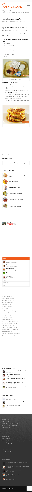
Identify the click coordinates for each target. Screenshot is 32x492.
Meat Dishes (5, 317)
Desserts (24, 21)
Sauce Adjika (9, 276)
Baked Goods (12, 21)
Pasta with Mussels (10, 264)
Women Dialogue (6, 451)
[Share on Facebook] (4, 163)
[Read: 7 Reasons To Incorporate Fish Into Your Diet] (3, 379)
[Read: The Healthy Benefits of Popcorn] (3, 375)
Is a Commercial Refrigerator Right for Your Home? (17, 462)
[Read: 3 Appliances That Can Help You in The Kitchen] (3, 402)
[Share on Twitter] (7, 163)
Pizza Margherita (10, 268)
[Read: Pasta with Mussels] (4, 265)
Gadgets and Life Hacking (9, 311)
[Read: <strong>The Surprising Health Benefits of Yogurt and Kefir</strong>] (3, 371)
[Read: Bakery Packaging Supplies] (3, 478)
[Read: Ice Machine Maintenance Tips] (3, 398)
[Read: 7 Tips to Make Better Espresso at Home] (3, 471)
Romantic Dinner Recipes (9, 321)
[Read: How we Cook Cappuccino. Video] (3, 406)
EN (13, 1)
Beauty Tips (5, 421)
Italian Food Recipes (7, 313)
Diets (3, 308)
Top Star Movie (6, 449)
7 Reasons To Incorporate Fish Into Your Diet (15, 378)
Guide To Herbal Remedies (9, 425)
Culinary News (6, 302)
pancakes (15, 154)
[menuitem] (13, 1)
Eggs (9, 154)
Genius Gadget (6, 447)
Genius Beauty (6, 438)
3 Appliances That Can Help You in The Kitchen (16, 401)
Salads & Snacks (6, 325)
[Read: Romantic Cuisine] (4, 261)
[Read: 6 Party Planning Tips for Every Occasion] (3, 474)
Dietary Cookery (6, 306)
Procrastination (6, 427)
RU (16, 1)
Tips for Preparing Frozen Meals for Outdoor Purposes (17, 466)
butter (6, 154)
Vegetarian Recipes (7, 335)
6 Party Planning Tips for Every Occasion (14, 474)
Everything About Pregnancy (10, 423)
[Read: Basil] (4, 273)
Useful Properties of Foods (9, 333)
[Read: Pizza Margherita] (4, 269)
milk (12, 154)
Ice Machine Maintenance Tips (12, 397)
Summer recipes (6, 331)
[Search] (23, 5)
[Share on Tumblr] (21, 163)
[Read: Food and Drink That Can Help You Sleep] (3, 383)
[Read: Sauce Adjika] (4, 277)
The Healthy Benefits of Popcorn (13, 374)
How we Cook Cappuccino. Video (13, 405)
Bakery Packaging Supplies (12, 477)
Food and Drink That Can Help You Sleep (14, 382)
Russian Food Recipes (8, 323)
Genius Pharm (6, 445)
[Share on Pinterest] (14, 163)
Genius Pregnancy (7, 443)
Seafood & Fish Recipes (8, 329)
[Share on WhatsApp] (11, 163)
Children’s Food (18, 21)
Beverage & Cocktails (8, 298)
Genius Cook (5, 440)
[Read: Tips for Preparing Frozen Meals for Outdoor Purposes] (3, 467)
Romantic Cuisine (10, 260)
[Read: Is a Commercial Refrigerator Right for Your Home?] (3, 463)
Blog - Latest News (7, 11)
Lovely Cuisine (6, 315)
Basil (7, 272)
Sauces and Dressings (8, 327)
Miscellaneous (6, 319)
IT (19, 1)
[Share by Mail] (28, 163)
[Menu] (27, 5)
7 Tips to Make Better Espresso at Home (14, 470)
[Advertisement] (16, 142)
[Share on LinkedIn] (17, 163)
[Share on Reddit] (24, 163)
